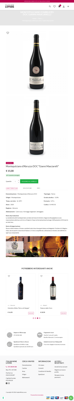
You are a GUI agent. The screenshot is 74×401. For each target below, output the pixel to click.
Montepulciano (16, 197)
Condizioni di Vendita (44, 371)
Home (34, 18)
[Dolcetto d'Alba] (21, 288)
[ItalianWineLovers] (9, 6)
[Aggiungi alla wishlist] (7, 32)
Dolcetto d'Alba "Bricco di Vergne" (18, 308)
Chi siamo (41, 365)
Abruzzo (15, 208)
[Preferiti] (54, 6)
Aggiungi (31, 313)
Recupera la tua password (59, 376)
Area (23, 371)
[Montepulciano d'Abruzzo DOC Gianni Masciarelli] (37, 62)
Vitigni (24, 374)
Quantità (8, 181)
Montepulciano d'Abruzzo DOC (27, 194)
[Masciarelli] (37, 246)
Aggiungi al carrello (29, 181)
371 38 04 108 (18, 335)
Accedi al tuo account (61, 367)
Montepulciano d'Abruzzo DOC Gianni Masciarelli (38, 20)
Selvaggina (40, 211)
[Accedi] (64, 6)
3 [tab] (37, 318)
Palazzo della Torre (46, 308)
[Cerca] (50, 6)
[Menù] (68, 6)
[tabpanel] (21, 294)
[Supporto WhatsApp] (71, 398)
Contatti (40, 368)
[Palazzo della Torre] (53, 288)
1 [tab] (33, 318)
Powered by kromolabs (37, 395)
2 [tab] (35, 318)
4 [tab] (39, 318)
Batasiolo (12, 305)
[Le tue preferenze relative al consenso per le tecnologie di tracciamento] (3, 398)
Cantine (24, 368)
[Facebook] (7, 383)
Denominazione (26, 365)
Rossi (40, 18)
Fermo (53, 194)
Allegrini (45, 305)
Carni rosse (19, 211)
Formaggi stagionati (29, 211)
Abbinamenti (26, 377)
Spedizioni (41, 374)
